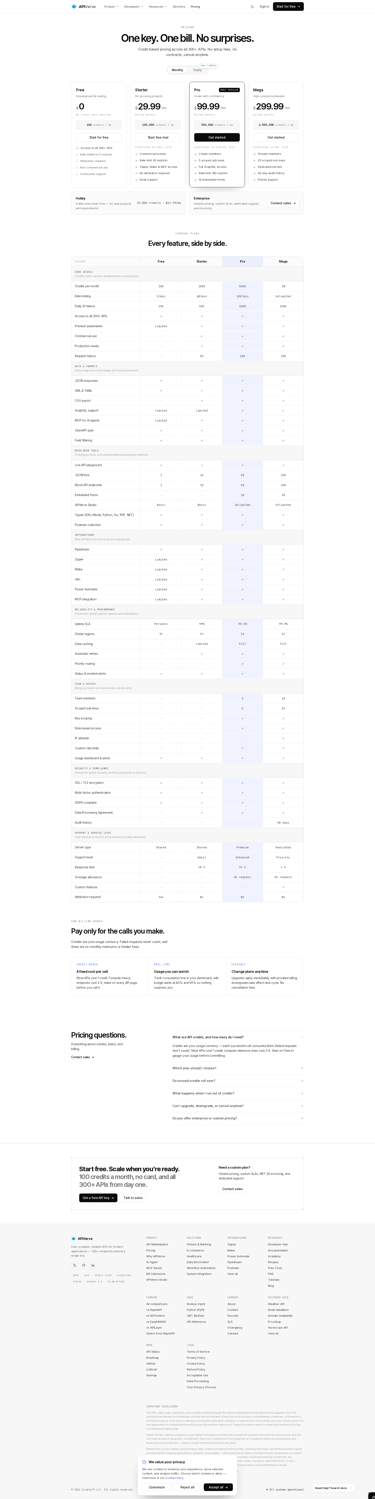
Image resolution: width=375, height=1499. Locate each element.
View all (232, 1273)
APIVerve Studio (156, 1279)
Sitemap (151, 1375)
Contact (232, 1309)
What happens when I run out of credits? (203, 1093)
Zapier (231, 1244)
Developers (132, 6)
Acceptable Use (197, 1375)
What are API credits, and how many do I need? (208, 1037)
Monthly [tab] (177, 70)
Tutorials (274, 1279)
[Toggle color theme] (252, 6)
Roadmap (152, 1357)
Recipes (273, 1262)
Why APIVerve (155, 1256)
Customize (157, 1487)
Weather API (276, 1304)
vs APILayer (154, 1327)
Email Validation (278, 1309)
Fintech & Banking (199, 1244)
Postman (233, 1268)
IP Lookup (274, 1321)
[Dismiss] (351, 1488)
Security (232, 1315)
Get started (217, 137)
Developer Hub (278, 1244)
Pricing (195, 6)
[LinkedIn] (92, 1265)
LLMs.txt (151, 1369)
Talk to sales (133, 1198)
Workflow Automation (201, 1268)
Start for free (286, 6)
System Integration (199, 1273)
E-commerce (195, 1250)
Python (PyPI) (195, 1309)
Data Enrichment (198, 1262)
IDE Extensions (155, 1273)
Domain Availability (280, 1315)
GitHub (150, 1363)
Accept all (218, 1487)
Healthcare (194, 1256)
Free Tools (275, 1268)
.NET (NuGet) (195, 1315)
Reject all (187, 1487)
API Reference (196, 1321)
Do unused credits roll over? (194, 1081)
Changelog (234, 1327)
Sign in (264, 6)
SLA (230, 1321)
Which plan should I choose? (194, 1068)
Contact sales (283, 203)
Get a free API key (98, 1198)
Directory (179, 6)
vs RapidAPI (154, 1309)
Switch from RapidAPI (160, 1333)
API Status (153, 1351)
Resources (156, 6)
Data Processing (198, 1381)
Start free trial (158, 137)
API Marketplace (157, 1244)
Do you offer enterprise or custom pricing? (205, 1118)
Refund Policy (196, 1369)
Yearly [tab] (197, 70)
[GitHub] (83, 1265)
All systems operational (287, 1489)
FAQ (270, 1273)
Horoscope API (278, 1327)
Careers (232, 1333)
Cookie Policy (196, 1363)
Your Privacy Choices (201, 1387)
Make (231, 1250)
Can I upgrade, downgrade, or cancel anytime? (208, 1106)
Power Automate (238, 1256)
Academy (274, 1256)
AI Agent (152, 1262)
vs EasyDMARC (156, 1321)
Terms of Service (198, 1351)
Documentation (278, 1250)
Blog (271, 1285)
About (231, 1304)
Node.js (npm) (196, 1304)
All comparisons (157, 1304)
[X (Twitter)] (74, 1265)
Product (109, 6)
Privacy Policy (196, 1357)
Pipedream (234, 1262)
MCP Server (154, 1268)
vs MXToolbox (155, 1315)
